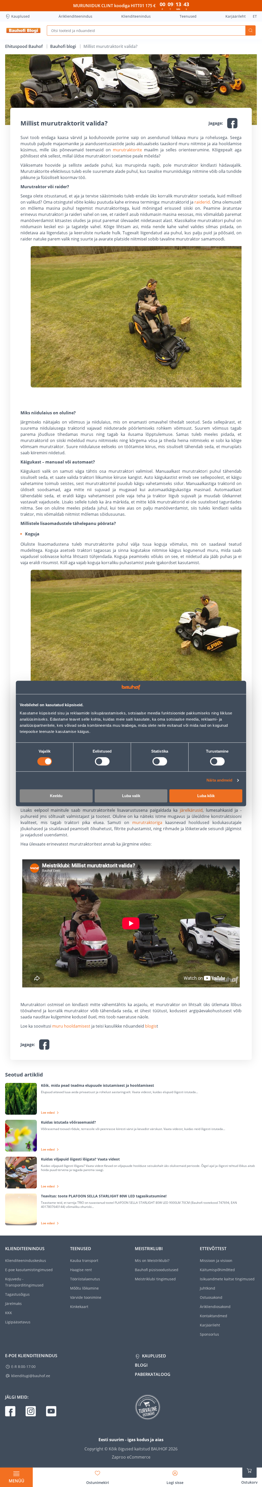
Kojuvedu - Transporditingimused (24, 1282)
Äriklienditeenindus (75, 16)
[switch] (102, 761)
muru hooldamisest (71, 1026)
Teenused (188, 16)
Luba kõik (206, 796)
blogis (151, 1026)
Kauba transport (84, 1260)
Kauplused (20, 16)
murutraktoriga (147, 822)
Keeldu (56, 796)
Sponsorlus (209, 1334)
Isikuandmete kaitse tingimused (227, 1279)
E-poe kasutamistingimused (29, 1269)
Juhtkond (207, 1288)
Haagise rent (81, 1269)
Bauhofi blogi (63, 46)
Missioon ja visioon (216, 1260)
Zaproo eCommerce (131, 1457)
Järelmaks (13, 1303)
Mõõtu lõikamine (84, 1288)
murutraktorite (127, 150)
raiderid (202, 202)
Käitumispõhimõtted (217, 1269)
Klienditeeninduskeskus (25, 1260)
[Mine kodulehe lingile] (23, 30)
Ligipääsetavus (17, 1322)
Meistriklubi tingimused (155, 1279)
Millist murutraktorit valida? (110, 46)
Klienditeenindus (136, 16)
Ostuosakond (211, 1297)
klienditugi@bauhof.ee (30, 1375)
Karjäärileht (235, 16)
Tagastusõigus (17, 1294)
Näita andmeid (219, 780)
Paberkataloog (152, 1374)
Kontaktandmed (213, 1315)
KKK (8, 1312)
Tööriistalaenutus (85, 1279)
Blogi (141, 1365)
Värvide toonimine (85, 1297)
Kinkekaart (79, 1306)
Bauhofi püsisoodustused (156, 1269)
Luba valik (131, 796)
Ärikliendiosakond (215, 1306)
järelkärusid (191, 810)
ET (255, 16)
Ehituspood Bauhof (24, 46)
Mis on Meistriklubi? (152, 1260)
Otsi (250, 30)
